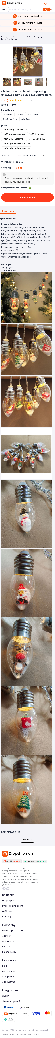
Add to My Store (27, 197)
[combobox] (27, 155)
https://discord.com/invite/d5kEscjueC (8, 888)
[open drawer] (51, 3)
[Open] (43, 155)
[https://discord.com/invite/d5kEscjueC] (7, 888)
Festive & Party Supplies (37, 37)
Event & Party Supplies (9, 39)
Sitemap (35, 1034)
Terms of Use (8, 1034)
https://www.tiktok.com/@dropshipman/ (4, 888)
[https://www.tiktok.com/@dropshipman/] (4, 888)
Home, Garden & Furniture (17, 37)
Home (3, 37)
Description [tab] (8, 211)
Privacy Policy (23, 1034)
